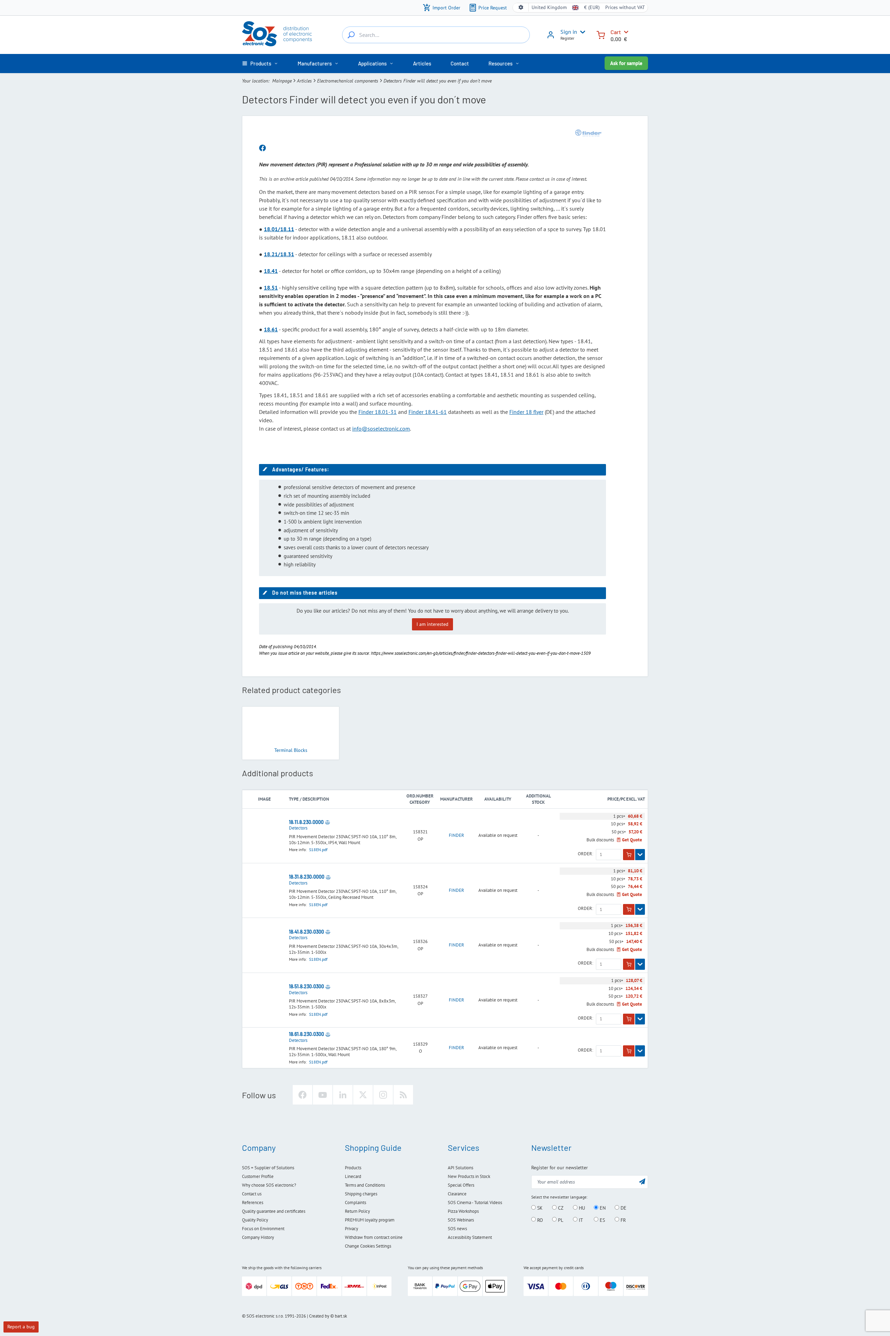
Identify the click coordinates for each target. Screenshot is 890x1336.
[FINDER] (588, 133)
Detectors (298, 828)
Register (567, 38)
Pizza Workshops (463, 1211)
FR (622, 1220)
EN (602, 1208)
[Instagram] (383, 1095)
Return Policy (357, 1211)
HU (581, 1208)
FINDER (456, 835)
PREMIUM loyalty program (370, 1220)
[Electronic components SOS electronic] (277, 33)
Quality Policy (255, 1220)
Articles (304, 81)
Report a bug (21, 1326)
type (294, 799)
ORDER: (585, 854)
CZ (560, 1208)
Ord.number (420, 796)
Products (353, 1168)
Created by (319, 1316)
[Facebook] (302, 1095)
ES (601, 1220)
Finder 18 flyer (526, 411)
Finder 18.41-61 (427, 411)
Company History (258, 1237)
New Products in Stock (469, 1176)
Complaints (355, 1202)
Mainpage (282, 81)
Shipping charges (361, 1194)
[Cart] (601, 34)
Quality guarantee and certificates (273, 1211)
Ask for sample (626, 63)
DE (622, 1208)
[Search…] (351, 34)
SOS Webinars (461, 1220)
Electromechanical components (347, 81)
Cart (615, 32)
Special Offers (461, 1185)
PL (560, 1220)
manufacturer (456, 799)
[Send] (642, 1181)
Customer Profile (258, 1176)
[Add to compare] (327, 822)
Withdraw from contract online (374, 1237)
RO (539, 1220)
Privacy (351, 1229)
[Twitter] (363, 1095)
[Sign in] (551, 37)
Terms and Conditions (365, 1185)
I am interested (432, 624)
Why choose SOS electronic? (269, 1185)
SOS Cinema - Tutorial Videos (475, 1202)
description (315, 799)
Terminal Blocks (290, 750)
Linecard (353, 1176)
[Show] (640, 854)
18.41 (271, 270)
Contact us (251, 1194)
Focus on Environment (263, 1229)
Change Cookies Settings (368, 1246)
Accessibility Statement (470, 1237)
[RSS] (403, 1095)
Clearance (457, 1194)
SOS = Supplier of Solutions (268, 1168)
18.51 (271, 287)
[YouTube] (322, 1095)
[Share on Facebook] (262, 148)
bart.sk (341, 1316)
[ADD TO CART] (628, 854)
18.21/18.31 (279, 254)
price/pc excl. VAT (626, 799)
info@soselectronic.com (381, 428)
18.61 (271, 329)
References (252, 1202)
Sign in (568, 31)
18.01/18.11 (279, 229)
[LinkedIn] (343, 1095)
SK (539, 1208)
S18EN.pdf (318, 849)
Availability (497, 799)
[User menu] (581, 32)
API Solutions (460, 1168)
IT (580, 1220)
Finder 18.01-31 (377, 411)
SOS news (457, 1229)
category (420, 802)
